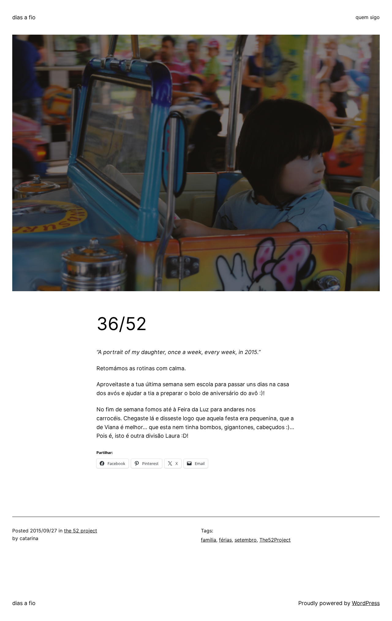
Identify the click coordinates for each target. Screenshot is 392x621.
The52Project (275, 540)
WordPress (366, 603)
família (208, 540)
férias (225, 540)
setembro (246, 540)
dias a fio (24, 17)
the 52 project (80, 531)
